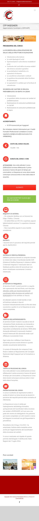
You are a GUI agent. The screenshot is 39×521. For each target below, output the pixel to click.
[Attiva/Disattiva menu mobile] (35, 10)
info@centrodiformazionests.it (24, 1)
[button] (4, 464)
